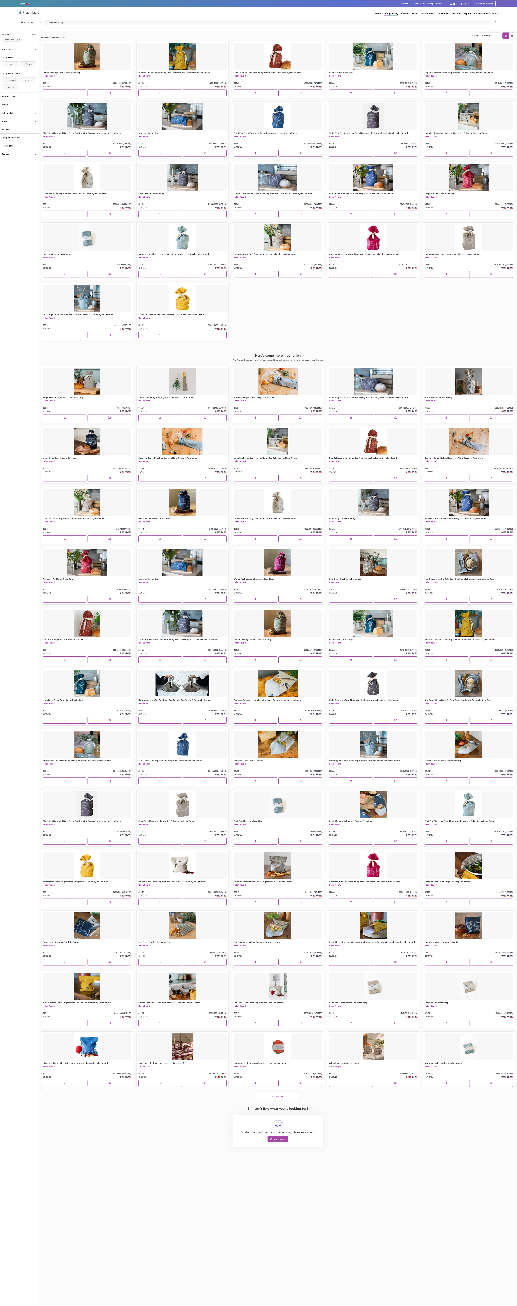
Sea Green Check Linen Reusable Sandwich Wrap (257, 942)
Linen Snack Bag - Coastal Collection (442, 942)
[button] (24, 3)
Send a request (279, 1139)
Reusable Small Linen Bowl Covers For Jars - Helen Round (260, 1063)
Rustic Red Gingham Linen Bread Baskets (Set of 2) (162, 1063)
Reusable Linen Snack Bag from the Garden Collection (259, 1003)
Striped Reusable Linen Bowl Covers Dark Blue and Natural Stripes (169, 1003)
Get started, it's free (483, 3)
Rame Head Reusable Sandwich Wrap (60, 942)
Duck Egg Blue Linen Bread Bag (57, 254)
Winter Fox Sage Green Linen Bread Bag (62, 72)
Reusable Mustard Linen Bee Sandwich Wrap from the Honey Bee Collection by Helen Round (372, 942)
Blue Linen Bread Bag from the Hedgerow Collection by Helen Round (266, 133)
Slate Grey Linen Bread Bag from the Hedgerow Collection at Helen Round (364, 700)
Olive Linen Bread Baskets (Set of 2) (345, 1063)
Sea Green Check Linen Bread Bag (345, 579)
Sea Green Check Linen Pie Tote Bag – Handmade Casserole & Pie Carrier (459, 700)
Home (378, 13)
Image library (391, 13)
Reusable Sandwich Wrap (436, 1003)
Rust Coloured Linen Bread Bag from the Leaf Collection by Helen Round (267, 72)
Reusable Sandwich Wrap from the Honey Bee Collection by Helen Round (268, 700)
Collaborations (481, 13)
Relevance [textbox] (487, 35)
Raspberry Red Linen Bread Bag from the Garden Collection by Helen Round (364, 254)
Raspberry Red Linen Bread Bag (440, 193)
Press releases (428, 13)
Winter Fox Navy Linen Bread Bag (154, 518)
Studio (495, 13)
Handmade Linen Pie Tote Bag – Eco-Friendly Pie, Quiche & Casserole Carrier (460, 579)
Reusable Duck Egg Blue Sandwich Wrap (443, 1063)
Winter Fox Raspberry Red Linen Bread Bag (254, 579)
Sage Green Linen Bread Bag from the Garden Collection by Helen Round (459, 72)
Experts (467, 13)
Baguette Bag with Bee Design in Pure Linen (254, 397)
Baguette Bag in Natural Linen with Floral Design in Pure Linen (454, 458)
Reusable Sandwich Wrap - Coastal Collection (350, 821)
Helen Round (49, 76)
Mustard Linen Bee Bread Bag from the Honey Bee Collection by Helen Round (174, 72)
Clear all (33, 34)
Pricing (430, 3)
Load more (277, 1096)
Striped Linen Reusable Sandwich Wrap (443, 760)
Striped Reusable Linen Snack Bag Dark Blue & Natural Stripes (263, 881)
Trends (414, 13)
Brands (404, 13)
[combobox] (490, 35)
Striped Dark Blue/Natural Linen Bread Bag (63, 397)
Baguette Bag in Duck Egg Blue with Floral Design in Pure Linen (167, 458)
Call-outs (456, 13)
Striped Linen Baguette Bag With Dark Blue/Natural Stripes (166, 397)
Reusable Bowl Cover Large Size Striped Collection (448, 881)
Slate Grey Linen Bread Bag (151, 193)
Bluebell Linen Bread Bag (340, 72)
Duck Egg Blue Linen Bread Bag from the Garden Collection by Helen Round (173, 254)
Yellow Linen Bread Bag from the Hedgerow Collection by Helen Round (171, 315)
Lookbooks (443, 13)
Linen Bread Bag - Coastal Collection (60, 458)
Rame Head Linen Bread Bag (438, 397)
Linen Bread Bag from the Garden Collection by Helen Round (453, 254)
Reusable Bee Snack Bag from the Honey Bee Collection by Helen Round (171, 881)
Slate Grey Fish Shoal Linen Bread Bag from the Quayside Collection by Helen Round (82, 133)
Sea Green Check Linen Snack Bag (154, 942)
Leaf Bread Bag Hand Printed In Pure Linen (63, 639)
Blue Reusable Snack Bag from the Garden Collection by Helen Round (75, 1063)
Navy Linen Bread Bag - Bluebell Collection (63, 700)
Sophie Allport (144, 1066)
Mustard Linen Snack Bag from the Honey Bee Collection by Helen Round (77, 1003)
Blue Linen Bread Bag (148, 133)
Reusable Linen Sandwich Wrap (248, 760)
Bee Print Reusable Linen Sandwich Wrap (348, 1003)
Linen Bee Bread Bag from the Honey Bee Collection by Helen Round (456, 133)
